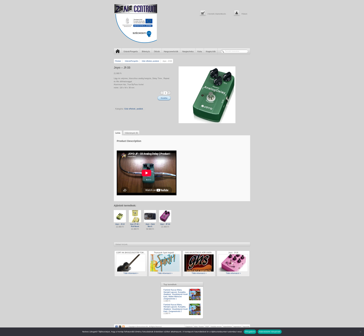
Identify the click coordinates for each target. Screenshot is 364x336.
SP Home (118, 51)
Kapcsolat (246, 326)
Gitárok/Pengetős (131, 51)
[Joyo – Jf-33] (214, 94)
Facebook (116, 326)
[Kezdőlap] (135, 8)
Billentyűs (146, 51)
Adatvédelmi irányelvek (269, 331)
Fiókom (240, 13)
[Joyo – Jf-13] (120, 216)
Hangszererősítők (171, 51)
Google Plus (120, 326)
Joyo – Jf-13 (120, 224)
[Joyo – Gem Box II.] (150, 216)
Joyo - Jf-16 (233, 252)
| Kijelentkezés (212, 13)
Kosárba (164, 98)
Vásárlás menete (216, 326)
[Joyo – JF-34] (165, 216)
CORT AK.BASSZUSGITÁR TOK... (130, 252)
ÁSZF (207, 326)
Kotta (199, 51)
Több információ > (130, 273)
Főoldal (118, 61)
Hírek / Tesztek (199, 326)
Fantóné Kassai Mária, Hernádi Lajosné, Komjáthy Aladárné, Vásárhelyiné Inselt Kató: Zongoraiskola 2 (176, 308)
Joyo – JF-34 (165, 224)
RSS (123, 326)
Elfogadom (250, 331)
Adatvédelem (227, 326)
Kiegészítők (211, 51)
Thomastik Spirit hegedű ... (165, 252)
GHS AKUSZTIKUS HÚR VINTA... (199, 252)
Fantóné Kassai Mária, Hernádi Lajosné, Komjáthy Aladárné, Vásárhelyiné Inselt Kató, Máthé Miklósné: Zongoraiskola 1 (176, 294)
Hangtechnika (188, 51)
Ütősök (157, 51)
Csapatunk (189, 326)
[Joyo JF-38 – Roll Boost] (135, 216)
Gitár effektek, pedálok (150, 61)
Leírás (117, 133)
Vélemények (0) (131, 133)
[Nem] (360, 331)
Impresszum (237, 326)
